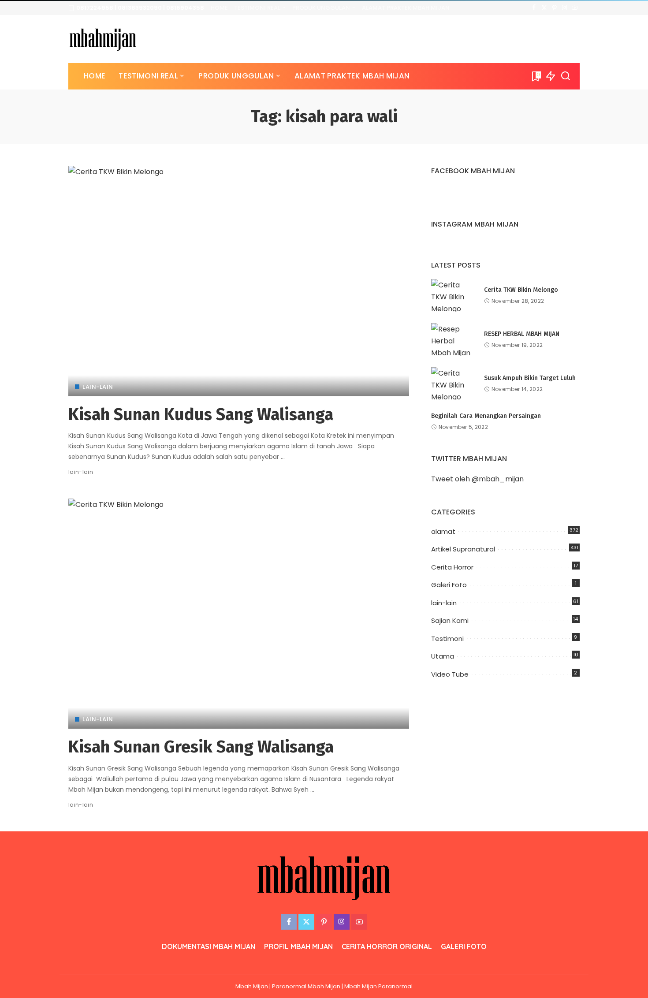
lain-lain (97, 387)
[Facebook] (534, 8)
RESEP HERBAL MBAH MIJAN (521, 334)
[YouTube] (575, 8)
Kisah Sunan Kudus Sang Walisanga (200, 414)
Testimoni (447, 638)
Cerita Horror (452, 567)
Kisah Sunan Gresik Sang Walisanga (201, 747)
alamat (443, 531)
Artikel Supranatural (463, 549)
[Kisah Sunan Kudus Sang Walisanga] (238, 281)
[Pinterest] (554, 8)
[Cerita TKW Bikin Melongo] (453, 295)
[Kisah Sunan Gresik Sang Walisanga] (238, 614)
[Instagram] (564, 8)
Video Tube (450, 674)
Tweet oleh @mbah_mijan (477, 479)
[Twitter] (544, 8)
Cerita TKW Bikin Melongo (521, 290)
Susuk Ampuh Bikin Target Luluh (530, 378)
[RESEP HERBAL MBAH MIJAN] (453, 339)
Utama (442, 656)
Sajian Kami (450, 620)
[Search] (565, 76)
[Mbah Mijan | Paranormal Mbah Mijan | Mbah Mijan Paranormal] (103, 39)
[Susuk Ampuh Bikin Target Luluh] (453, 383)
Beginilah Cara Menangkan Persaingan (486, 416)
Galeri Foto (449, 584)
